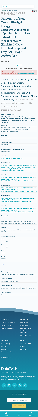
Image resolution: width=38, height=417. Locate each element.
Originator (4, 135)
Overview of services (8, 322)
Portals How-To (6, 352)
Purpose (3, 227)
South (3, 257)
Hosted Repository (7, 328)
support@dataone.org (26, 73)
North (3, 251)
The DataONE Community (25, 331)
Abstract (3, 219)
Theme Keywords (6, 272)
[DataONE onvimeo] (9, 385)
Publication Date (6, 142)
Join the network (26, 328)
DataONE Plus (6, 325)
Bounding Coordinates (8, 236)
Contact (23, 349)
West (3, 239)
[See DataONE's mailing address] (25, 385)
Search (5, 7)
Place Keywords (6, 292)
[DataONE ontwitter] (4, 385)
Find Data (7, 357)
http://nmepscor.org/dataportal (12, 158)
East (2, 245)
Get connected (19, 406)
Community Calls (26, 335)
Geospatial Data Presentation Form (12, 149)
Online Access (5, 156)
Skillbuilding (5, 344)
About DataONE (25, 344)
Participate (24, 322)
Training (4, 346)
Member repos (25, 325)
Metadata (12, 7)
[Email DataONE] (14, 385)
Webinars (4, 349)
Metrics (22, 346)
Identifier (4, 125)
